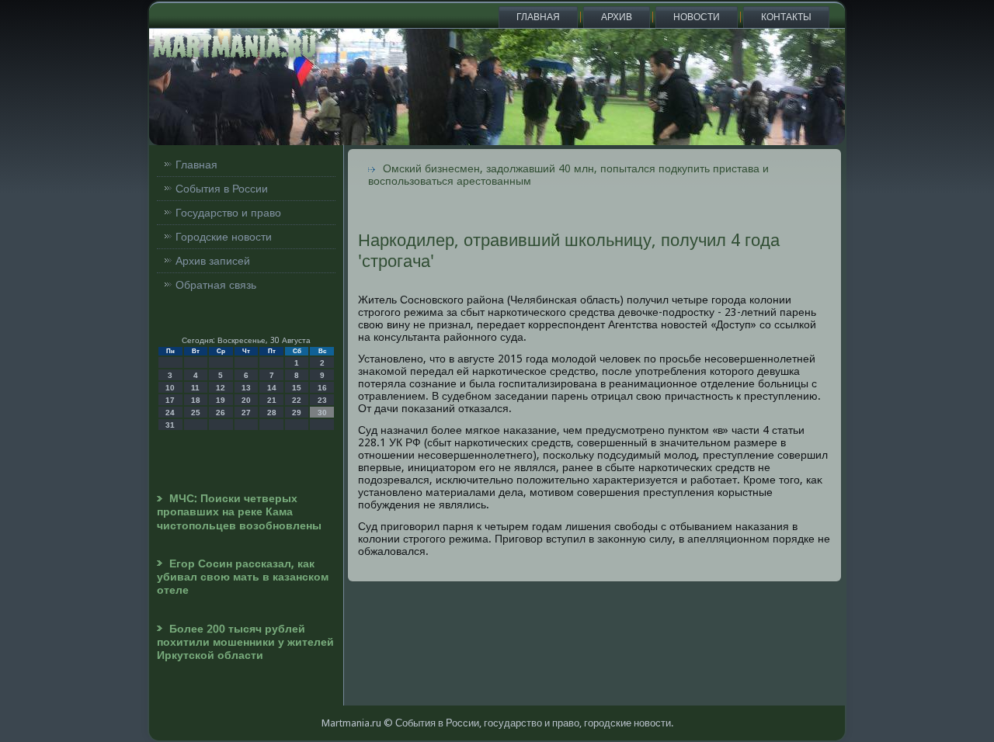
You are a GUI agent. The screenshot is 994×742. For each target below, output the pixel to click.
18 (195, 400)
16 (322, 387)
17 (170, 400)
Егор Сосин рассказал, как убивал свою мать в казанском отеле (242, 577)
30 (322, 412)
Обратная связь (216, 285)
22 (296, 400)
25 (195, 412)
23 (322, 400)
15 (296, 387)
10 (170, 387)
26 (220, 412)
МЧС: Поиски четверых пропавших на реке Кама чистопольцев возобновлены (239, 512)
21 (271, 400)
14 (271, 387)
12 (220, 387)
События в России (222, 188)
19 (220, 400)
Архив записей (213, 261)
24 (170, 412)
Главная (538, 17)
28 (271, 412)
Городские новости (224, 237)
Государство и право (228, 212)
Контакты (786, 17)
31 (170, 425)
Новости (696, 17)
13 (246, 387)
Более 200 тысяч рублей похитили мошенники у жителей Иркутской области (245, 642)
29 (296, 412)
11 (195, 387)
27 (246, 412)
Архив (616, 17)
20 (246, 400)
